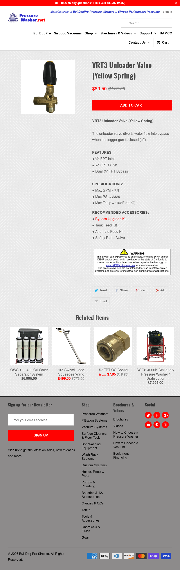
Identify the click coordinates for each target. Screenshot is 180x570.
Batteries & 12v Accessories (93, 494)
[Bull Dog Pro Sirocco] (27, 17)
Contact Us (137, 43)
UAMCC (166, 33)
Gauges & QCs (93, 503)
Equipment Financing (121, 455)
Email (103, 301)
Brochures (120, 419)
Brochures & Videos (117, 33)
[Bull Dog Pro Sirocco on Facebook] (156, 415)
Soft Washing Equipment (91, 446)
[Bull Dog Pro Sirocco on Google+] (165, 415)
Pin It (143, 290)
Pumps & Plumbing (88, 484)
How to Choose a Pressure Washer (125, 434)
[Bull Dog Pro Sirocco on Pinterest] (156, 424)
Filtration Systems (95, 420)
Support (146, 33)
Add (162, 290)
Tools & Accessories (91, 518)
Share (124, 290)
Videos (118, 425)
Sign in (167, 11)
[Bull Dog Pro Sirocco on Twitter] (148, 415)
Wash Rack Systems (90, 456)
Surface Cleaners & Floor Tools (94, 435)
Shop (89, 33)
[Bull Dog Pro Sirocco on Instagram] (165, 424)
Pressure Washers (95, 413)
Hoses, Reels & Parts (93, 473)
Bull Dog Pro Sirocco (34, 553)
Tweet (103, 290)
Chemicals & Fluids (91, 528)
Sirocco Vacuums (68, 33)
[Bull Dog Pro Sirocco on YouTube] (148, 424)
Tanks (86, 509)
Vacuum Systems (94, 426)
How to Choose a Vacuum (125, 444)
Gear (85, 537)
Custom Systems (94, 465)
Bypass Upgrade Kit (110, 218)
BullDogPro (42, 33)
